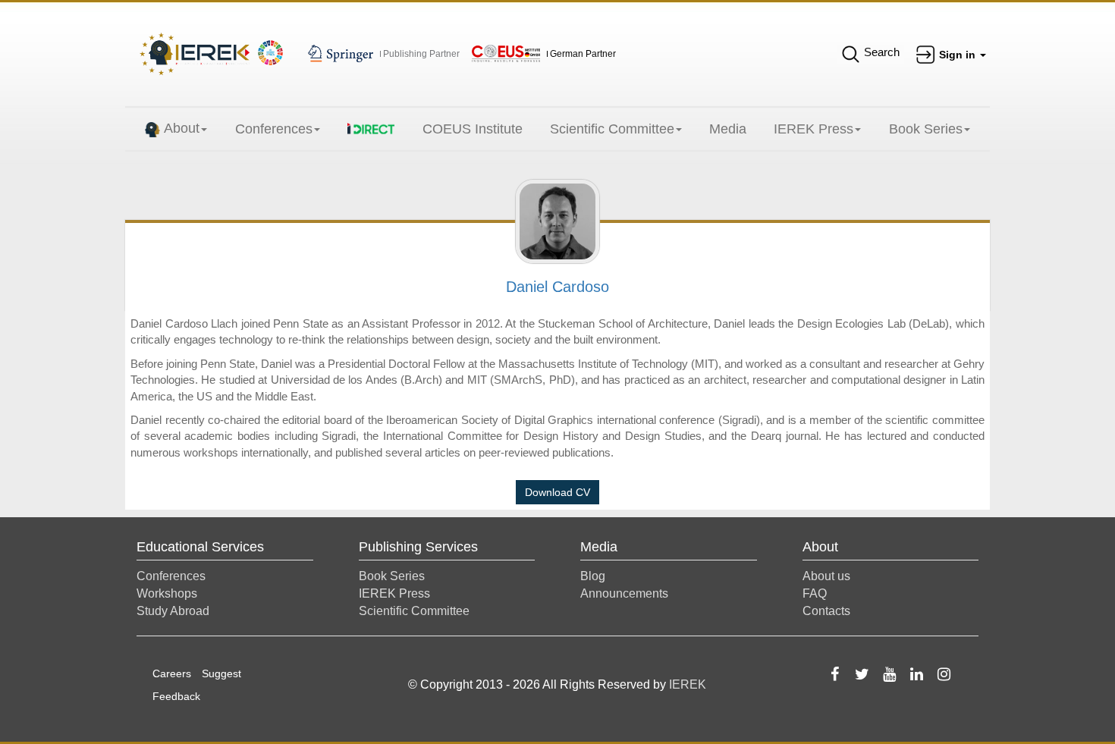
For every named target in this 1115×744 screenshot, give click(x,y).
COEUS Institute (472, 129)
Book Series (926, 129)
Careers (171, 673)
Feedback (176, 696)
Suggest (221, 673)
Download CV (557, 492)
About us (826, 576)
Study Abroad (173, 610)
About (181, 128)
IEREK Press (813, 129)
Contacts (826, 610)
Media (727, 129)
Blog (592, 576)
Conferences (274, 129)
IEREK (687, 684)
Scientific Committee (612, 129)
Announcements (624, 593)
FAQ (814, 593)
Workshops (167, 593)
